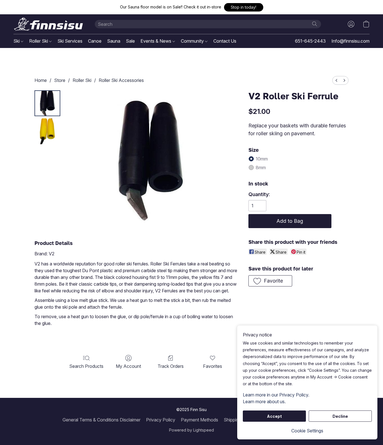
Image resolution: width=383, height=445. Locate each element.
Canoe (94, 41)
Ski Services (69, 41)
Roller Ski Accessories (121, 80)
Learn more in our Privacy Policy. (276, 395)
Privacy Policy (160, 420)
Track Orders (171, 366)
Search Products (86, 366)
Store (59, 80)
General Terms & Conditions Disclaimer (101, 420)
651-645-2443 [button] (310, 41)
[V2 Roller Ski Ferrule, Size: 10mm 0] (47, 103)
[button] (243, 7)
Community (193, 41)
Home (40, 80)
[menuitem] (336, 80)
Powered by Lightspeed (191, 430)
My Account (128, 366)
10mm (262, 159)
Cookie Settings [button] (307, 430)
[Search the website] (314, 24)
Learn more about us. (264, 401)
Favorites (212, 366)
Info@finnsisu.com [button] (350, 41)
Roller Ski (39, 41)
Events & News (156, 41)
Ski (17, 41)
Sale (130, 41)
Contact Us (224, 41)
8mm (261, 167)
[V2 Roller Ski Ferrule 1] (47, 131)
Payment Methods (199, 420)
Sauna (113, 41)
